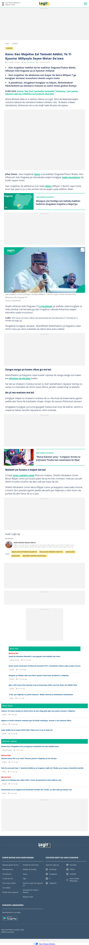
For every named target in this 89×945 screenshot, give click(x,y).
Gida (7, 43)
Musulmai (16, 556)
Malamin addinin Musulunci (34, 556)
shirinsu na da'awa (20, 378)
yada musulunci (71, 177)
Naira (48, 186)
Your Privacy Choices (47, 944)
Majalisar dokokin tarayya (51, 552)
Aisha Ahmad (31, 62)
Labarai (15, 43)
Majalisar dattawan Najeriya (24, 552)
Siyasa (11, 698)
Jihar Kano (70, 552)
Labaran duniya (14, 660)
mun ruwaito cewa (23, 475)
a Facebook (45, 306)
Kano (37, 174)
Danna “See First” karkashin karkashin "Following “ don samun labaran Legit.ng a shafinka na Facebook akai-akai (41, 92)
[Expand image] (83, 250)
